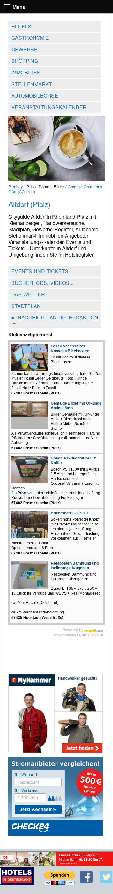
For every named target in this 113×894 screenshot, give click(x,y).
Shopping (24, 60)
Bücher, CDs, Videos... (42, 283)
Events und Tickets (39, 271)
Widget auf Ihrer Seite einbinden (78, 634)
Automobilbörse (34, 95)
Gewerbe (24, 49)
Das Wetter (28, 294)
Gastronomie (30, 37)
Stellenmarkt (31, 84)
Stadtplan (26, 306)
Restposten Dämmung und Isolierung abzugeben (75, 565)
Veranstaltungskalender (49, 107)
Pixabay (15, 187)
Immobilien (25, 72)
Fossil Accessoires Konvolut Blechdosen (70, 348)
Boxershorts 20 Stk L (70, 513)
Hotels (21, 26)
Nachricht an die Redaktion (54, 320)
